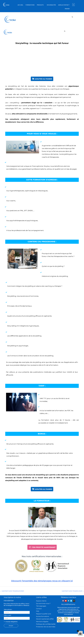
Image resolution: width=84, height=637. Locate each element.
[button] (41, 5)
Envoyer (11, 625)
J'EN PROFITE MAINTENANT (43, 547)
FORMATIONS (30, 5)
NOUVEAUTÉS (51, 5)
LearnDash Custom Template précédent (12, 591)
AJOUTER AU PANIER (43, 79)
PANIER (67, 8)
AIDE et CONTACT (63, 5)
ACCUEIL (20, 5)
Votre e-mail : (8, 615)
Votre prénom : (8, 609)
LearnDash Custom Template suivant (73, 591)
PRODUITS (40, 5)
